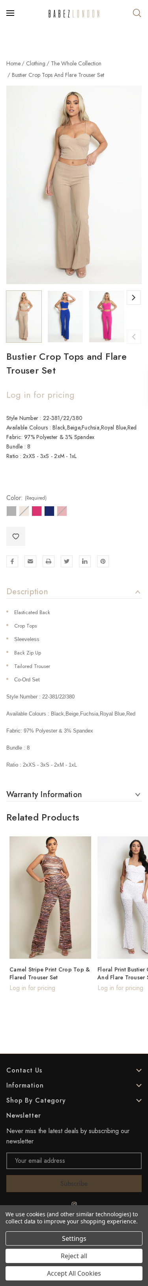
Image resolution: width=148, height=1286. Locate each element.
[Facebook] (12, 561)
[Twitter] (67, 561)
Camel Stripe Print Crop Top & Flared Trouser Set (49, 973)
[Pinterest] (103, 561)
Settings (74, 1238)
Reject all (74, 1256)
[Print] (48, 561)
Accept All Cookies (74, 1273)
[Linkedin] (85, 561)
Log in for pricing (40, 394)
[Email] (30, 561)
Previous (134, 337)
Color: (26, 498)
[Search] (137, 13)
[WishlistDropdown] (15, 536)
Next (134, 297)
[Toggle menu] (11, 13)
